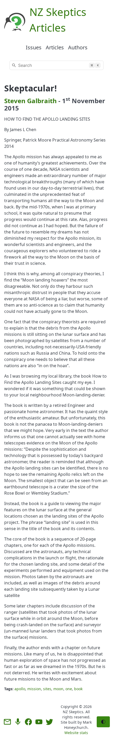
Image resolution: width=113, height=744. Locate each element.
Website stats (76, 732)
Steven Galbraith (30, 100)
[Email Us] (7, 722)
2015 (11, 108)
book (78, 688)
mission (34, 688)
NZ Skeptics (73, 711)
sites (47, 688)
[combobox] (56, 65)
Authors (78, 47)
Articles (55, 47)
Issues (34, 47)
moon (58, 688)
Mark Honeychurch (78, 725)
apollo (19, 688)
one (68, 688)
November (88, 100)
